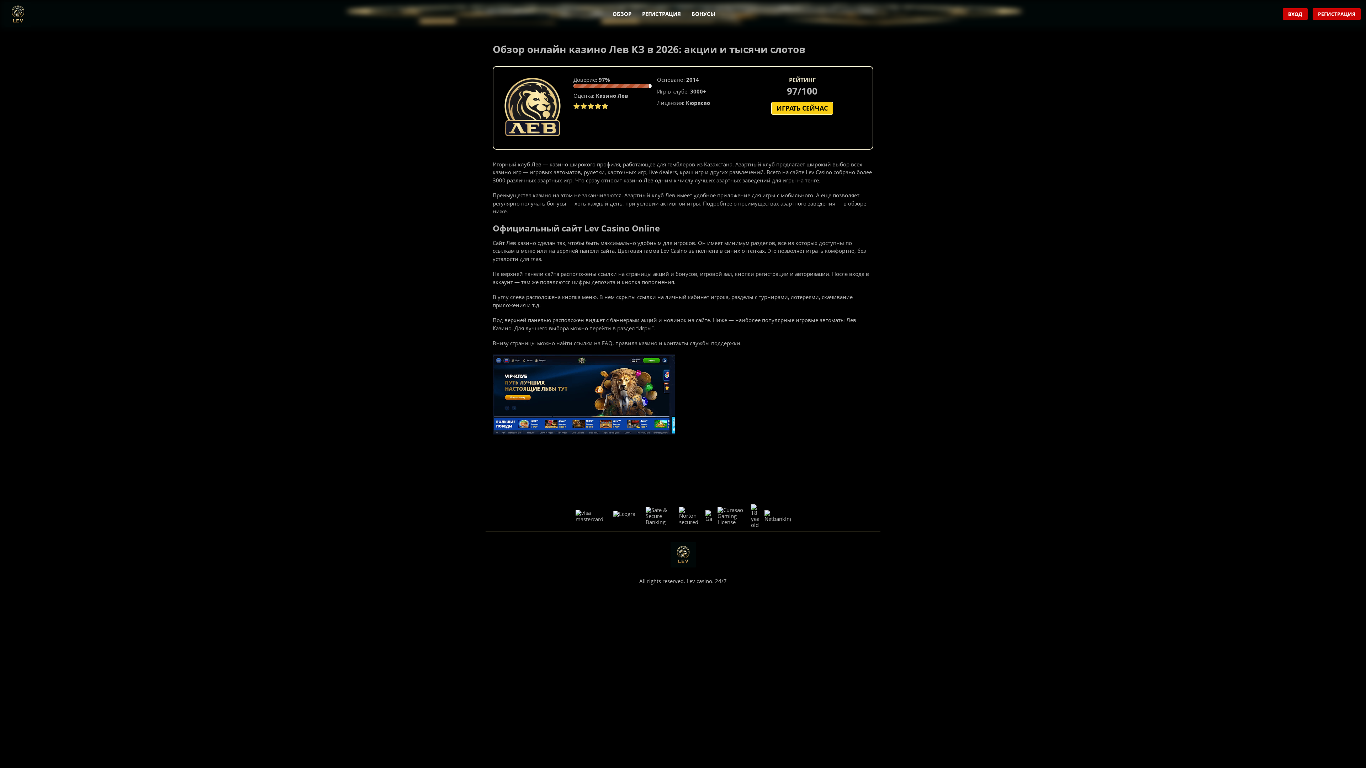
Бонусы (703, 13)
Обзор (622, 13)
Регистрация (661, 13)
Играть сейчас (802, 108)
